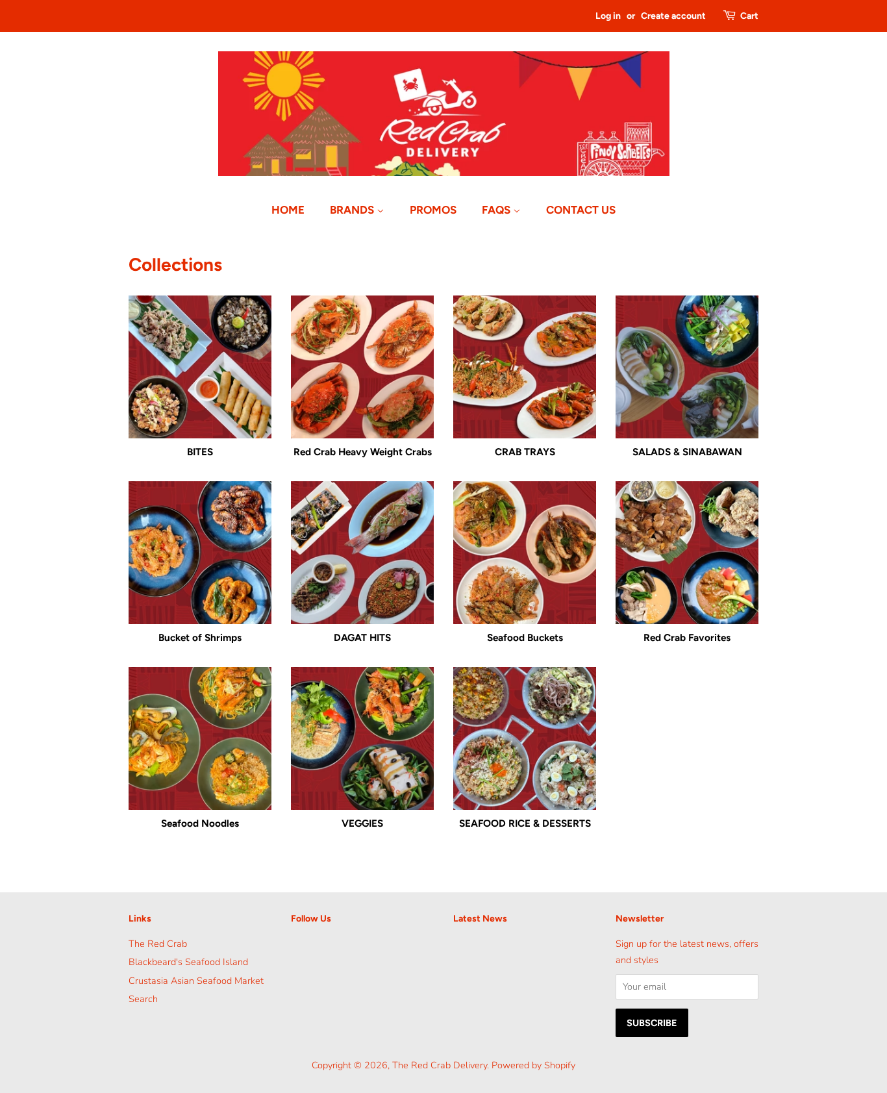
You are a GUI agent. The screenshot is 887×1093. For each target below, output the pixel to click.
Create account (673, 15)
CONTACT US (581, 209)
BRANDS (353, 209)
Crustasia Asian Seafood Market (196, 980)
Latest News (480, 918)
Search (143, 998)
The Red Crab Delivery (439, 1065)
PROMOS (433, 209)
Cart (749, 15)
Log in (608, 15)
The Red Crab (158, 943)
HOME (288, 209)
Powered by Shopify (533, 1065)
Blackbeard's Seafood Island (188, 961)
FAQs (497, 209)
